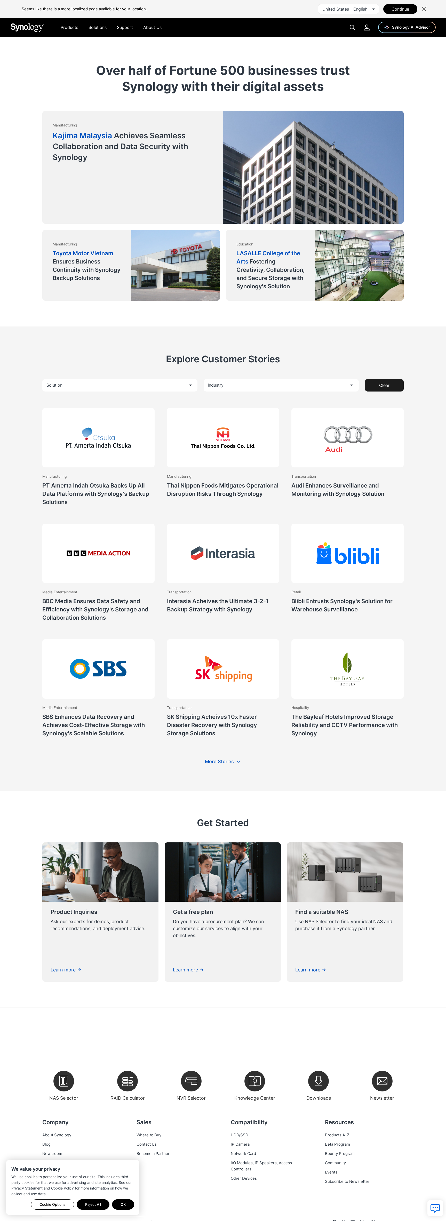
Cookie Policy (62, 1188)
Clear (384, 385)
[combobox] (348, 9)
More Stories (219, 761)
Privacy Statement (27, 1188)
